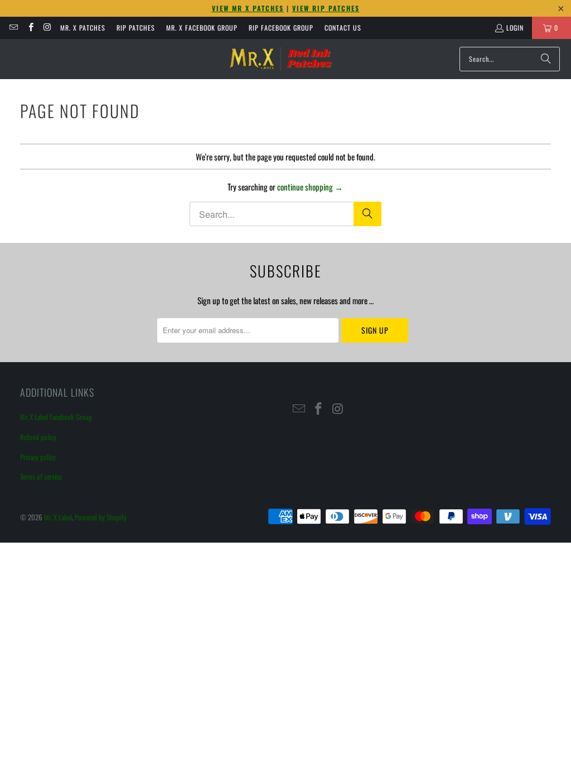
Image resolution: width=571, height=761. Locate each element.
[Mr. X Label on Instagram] (47, 27)
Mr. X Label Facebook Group (56, 416)
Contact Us (343, 27)
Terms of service (41, 476)
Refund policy (38, 436)
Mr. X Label (58, 517)
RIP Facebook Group (281, 27)
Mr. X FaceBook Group (202, 27)
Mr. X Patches (82, 27)
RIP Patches (136, 27)
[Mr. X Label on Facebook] (30, 27)
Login (515, 27)
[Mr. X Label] (280, 59)
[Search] (546, 59)
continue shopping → (310, 187)
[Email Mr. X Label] (13, 27)
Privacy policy (38, 456)
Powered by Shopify (101, 517)
